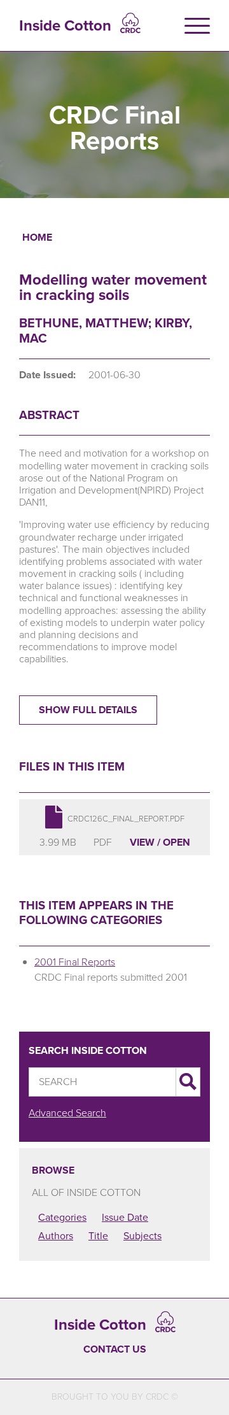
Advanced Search (67, 1113)
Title (98, 1235)
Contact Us (114, 1349)
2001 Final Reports (74, 962)
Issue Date (125, 1217)
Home (37, 237)
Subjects (142, 1235)
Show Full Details (88, 709)
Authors (55, 1235)
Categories (62, 1217)
